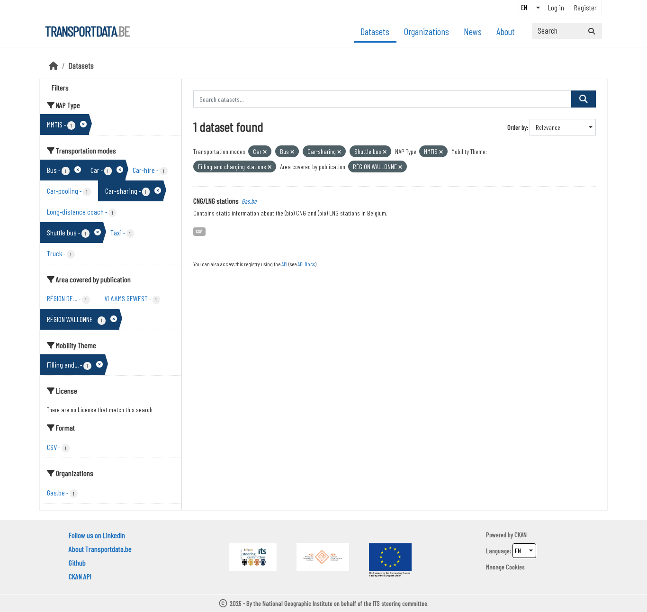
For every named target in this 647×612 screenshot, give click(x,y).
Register (585, 7)
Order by (517, 127)
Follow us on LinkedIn (97, 535)
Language (498, 551)
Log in (556, 7)
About (505, 31)
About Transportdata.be (100, 548)
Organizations (426, 31)
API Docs (306, 264)
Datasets (374, 31)
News (473, 31)
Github (77, 562)
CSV (199, 231)
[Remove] (265, 152)
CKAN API (80, 576)
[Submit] (591, 31)
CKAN (520, 535)
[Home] (53, 65)
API (284, 264)
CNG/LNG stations (216, 200)
